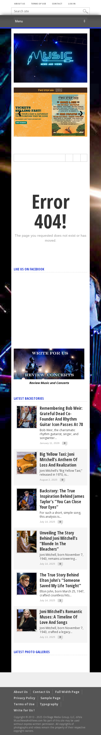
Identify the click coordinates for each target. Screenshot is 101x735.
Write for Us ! (24, 710)
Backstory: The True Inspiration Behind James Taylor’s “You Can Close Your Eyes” (62, 499)
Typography (49, 704)
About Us (19, 3)
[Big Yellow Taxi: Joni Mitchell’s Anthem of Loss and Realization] (27, 463)
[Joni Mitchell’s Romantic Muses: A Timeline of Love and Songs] (27, 620)
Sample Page (50, 698)
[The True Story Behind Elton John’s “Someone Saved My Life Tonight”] (27, 583)
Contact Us (41, 692)
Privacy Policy (24, 698)
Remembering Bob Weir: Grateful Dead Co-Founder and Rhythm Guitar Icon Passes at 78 (61, 416)
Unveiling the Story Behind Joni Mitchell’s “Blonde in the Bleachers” (58, 541)
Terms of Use (38, 3)
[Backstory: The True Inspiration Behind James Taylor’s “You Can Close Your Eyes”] (27, 499)
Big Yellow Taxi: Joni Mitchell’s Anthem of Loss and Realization (58, 459)
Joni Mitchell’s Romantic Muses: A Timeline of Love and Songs (61, 617)
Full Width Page (67, 692)
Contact (57, 3)
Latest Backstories (29, 398)
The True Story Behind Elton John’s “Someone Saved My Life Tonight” (60, 580)
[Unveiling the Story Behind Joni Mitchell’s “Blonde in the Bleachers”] (27, 541)
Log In (72, 3)
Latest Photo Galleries (32, 651)
